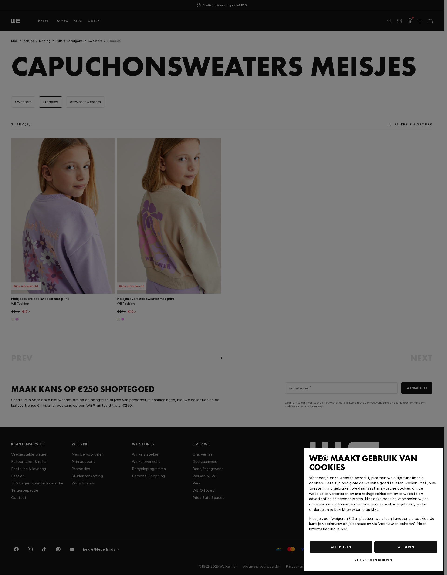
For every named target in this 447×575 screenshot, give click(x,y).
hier (344, 529)
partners (326, 504)
